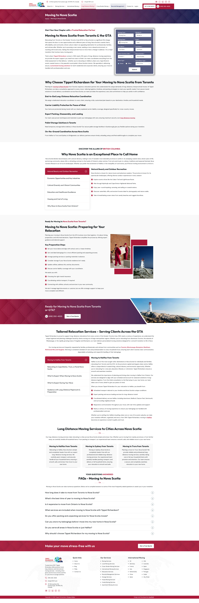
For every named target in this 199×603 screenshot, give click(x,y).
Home (47, 19)
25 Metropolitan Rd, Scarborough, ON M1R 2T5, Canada (64, 2)
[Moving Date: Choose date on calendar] (126, 42)
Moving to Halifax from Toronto (59, 360)
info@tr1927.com (89, 2)
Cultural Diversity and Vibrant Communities (63, 185)
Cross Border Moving (102, 6)
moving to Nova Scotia (60, 87)
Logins (136, 6)
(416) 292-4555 (165, 6)
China (131, 574)
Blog (75, 566)
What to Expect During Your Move (60, 383)
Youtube (156, 2)
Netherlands (133, 572)
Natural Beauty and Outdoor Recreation (62, 171)
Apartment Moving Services (110, 585)
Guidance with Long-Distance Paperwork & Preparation (63, 391)
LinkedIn (163, 2)
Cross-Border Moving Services (110, 566)
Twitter (159, 2)
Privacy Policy (71, 597)
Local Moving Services (108, 564)
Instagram (166, 2)
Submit (134, 69)
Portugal (145, 572)
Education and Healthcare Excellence (61, 192)
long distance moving (127, 118)
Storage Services (107, 577)
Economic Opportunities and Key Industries (63, 178)
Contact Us (130, 6)
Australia (146, 564)
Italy (131, 569)
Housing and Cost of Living (57, 199)
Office (129, 63)
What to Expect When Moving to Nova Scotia (64, 376)
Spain (145, 566)
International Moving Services (110, 569)
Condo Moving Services (108, 582)
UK (130, 561)
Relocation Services (107, 572)
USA (144, 561)
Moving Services (59, 6)
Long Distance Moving (87, 6)
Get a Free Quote (149, 6)
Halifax (149, 417)
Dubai (145, 574)
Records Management (117, 6)
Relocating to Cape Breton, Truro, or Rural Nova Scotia (65, 368)
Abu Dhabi (146, 577)
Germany (132, 564)
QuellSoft (151, 597)
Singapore (146, 569)
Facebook (169, 2)
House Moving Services (108, 579)
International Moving (73, 6)
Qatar (131, 577)
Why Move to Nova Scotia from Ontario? (62, 206)
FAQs (75, 569)
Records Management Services (111, 574)
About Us (49, 6)
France (132, 566)
